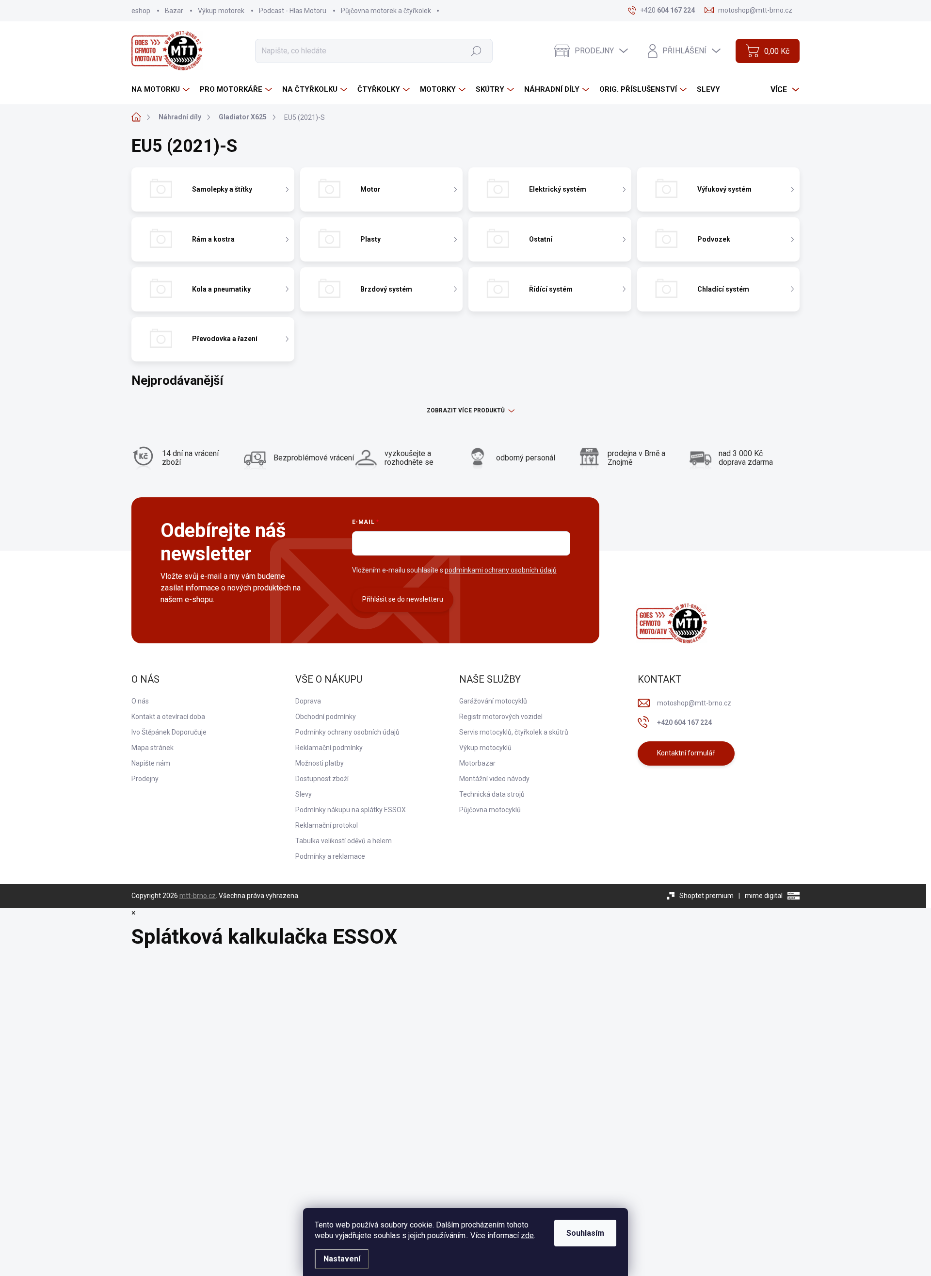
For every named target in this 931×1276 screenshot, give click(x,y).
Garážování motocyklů (493, 701)
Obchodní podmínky (325, 716)
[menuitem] (161, 89)
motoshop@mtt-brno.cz (694, 703)
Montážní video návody (494, 779)
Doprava (308, 701)
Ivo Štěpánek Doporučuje (169, 732)
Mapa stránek (152, 748)
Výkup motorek (221, 11)
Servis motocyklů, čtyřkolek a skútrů (513, 732)
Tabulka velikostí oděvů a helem (343, 841)
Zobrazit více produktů (466, 410)
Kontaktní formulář (686, 753)
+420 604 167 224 (684, 722)
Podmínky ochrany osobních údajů (347, 732)
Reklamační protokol (326, 825)
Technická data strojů (492, 794)
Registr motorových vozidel (501, 716)
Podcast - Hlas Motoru (292, 11)
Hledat (476, 50)
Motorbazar (477, 763)
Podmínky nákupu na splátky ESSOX (350, 810)
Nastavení (341, 1258)
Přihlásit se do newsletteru (402, 599)
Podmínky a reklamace (330, 856)
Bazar (174, 11)
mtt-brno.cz (197, 896)
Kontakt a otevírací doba (168, 716)
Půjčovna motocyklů (490, 810)
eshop (140, 11)
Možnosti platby (319, 763)
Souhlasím (585, 1233)
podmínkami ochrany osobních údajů (501, 570)
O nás (140, 701)
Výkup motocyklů (485, 748)
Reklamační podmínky (329, 748)
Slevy (303, 794)
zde (527, 1235)
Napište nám (150, 763)
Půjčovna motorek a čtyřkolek (386, 11)
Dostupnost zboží (322, 779)
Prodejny (145, 779)
